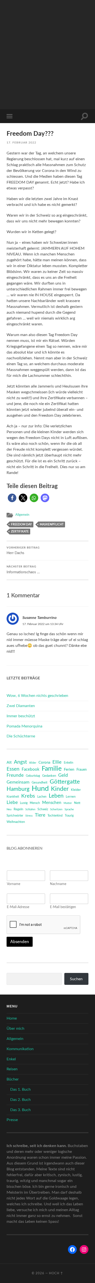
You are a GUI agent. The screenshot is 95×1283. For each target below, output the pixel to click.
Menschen (51, 803)
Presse (12, 1120)
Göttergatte (65, 782)
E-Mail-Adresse (18, 907)
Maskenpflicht (52, 524)
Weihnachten (16, 822)
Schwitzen (56, 809)
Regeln (18, 809)
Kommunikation (20, 1049)
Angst (20, 762)
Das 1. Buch (20, 1089)
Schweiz (43, 809)
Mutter (68, 803)
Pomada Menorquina (24, 726)
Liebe (12, 802)
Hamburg (18, 789)
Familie (52, 769)
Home (12, 1018)
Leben (56, 796)
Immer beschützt (21, 716)
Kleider (76, 790)
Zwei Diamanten (21, 706)
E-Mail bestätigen (63, 907)
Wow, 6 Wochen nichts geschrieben (37, 696)
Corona (44, 762)
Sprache (69, 809)
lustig (24, 803)
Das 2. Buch (20, 1100)
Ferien (69, 769)
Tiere (40, 815)
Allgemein (22, 514)
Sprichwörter (15, 815)
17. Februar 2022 (21, 142)
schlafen (30, 809)
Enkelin (68, 762)
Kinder (60, 789)
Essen (13, 769)
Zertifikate (20, 531)
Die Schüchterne (21, 736)
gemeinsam (18, 782)
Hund (40, 789)
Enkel (11, 1059)
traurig (69, 815)
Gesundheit (40, 782)
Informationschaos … (23, 570)
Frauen (81, 769)
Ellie (57, 762)
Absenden (19, 942)
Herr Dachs (23, 551)
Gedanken (49, 775)
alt (9, 762)
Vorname (13, 884)
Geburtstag (33, 776)
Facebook (30, 769)
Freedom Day (21, 524)
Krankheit (13, 796)
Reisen (12, 1069)
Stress (29, 815)
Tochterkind (55, 815)
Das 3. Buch (20, 1110)
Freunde (15, 775)
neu (9, 809)
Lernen (71, 796)
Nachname (58, 884)
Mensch (35, 803)
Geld (63, 775)
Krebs (28, 796)
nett (77, 803)
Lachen (42, 796)
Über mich (15, 1028)
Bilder (32, 762)
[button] (12, 498)
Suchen (76, 979)
